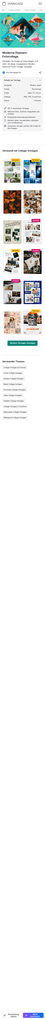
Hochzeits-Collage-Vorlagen (14, 390)
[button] (11, 1015)
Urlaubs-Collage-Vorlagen (14, 379)
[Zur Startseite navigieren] (12, 4)
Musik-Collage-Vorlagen (13, 384)
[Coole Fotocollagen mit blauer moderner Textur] (33, 292)
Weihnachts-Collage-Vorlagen (15, 412)
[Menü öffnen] (40, 3)
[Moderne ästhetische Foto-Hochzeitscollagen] (33, 262)
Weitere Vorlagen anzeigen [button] (22, 343)
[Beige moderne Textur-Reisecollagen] (12, 232)
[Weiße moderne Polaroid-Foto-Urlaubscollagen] (12, 262)
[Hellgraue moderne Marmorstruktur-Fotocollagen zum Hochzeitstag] (33, 232)
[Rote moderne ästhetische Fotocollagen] (12, 202)
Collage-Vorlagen (30, 10)
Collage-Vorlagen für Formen (15, 367)
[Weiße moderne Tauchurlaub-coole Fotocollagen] (33, 171)
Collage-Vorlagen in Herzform (15, 406)
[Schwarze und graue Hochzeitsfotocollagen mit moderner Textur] (12, 292)
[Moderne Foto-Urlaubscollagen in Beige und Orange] (33, 322)
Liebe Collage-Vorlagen (13, 395)
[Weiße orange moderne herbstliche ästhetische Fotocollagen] (33, 202)
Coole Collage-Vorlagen (13, 373)
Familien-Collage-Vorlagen (14, 401)
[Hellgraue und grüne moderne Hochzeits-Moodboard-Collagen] (12, 171)
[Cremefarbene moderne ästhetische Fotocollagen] (12, 322)
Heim (3, 10)
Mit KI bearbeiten (35, 1015)
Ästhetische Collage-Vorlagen (15, 418)
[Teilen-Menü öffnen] (40, 72)
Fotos (41, 10)
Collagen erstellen (14, 10)
